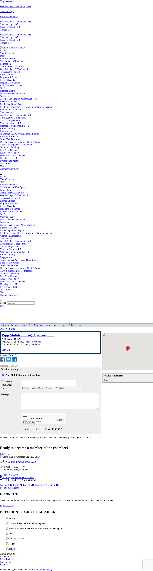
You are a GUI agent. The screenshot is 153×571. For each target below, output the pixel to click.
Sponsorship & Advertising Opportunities (19, 134)
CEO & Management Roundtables (16, 144)
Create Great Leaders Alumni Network (18, 99)
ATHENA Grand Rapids (11, 85)
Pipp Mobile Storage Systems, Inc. (28, 335)
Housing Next (7, 158)
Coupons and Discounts (56, 325)
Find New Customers (10, 150)
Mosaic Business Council (12, 66)
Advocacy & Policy (9, 152)
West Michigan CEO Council (14, 69)
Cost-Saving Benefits (10, 120)
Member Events (7, 90)
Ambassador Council (10, 72)
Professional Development (12, 93)
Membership (6, 112)
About (3, 50)
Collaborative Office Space (13, 61)
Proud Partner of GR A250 (23, 462)
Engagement (6, 131)
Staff (2, 55)
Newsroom (5, 163)
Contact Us (5, 29)
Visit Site (6, 349)
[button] (76, 174)
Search (3, 303)
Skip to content (7, 1)
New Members (36, 325)
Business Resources (9, 136)
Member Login (7, 11)
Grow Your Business (10, 139)
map (28, 341)
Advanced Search (18, 325)
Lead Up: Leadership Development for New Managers (26, 107)
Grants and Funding (9, 147)
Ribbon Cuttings (8, 128)
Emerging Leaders (8, 101)
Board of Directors (9, 58)
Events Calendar (8, 80)
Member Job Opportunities (13, 125)
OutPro (3, 88)
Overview (4, 96)
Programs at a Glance (10, 82)
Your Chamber (7, 53)
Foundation (5, 64)
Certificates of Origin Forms (13, 117)
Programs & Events (9, 77)
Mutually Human (42, 569)
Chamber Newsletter (9, 169)
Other (2, 329)
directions (36, 341)
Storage (107, 380)
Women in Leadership (10, 109)
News (3, 166)
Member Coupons (9, 123)
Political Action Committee (12, 155)
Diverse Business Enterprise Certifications (20, 142)
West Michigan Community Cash (15, 6)
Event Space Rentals (9, 161)
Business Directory (9, 16)
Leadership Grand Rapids (12, 104)
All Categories (75, 325)
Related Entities (7, 74)
